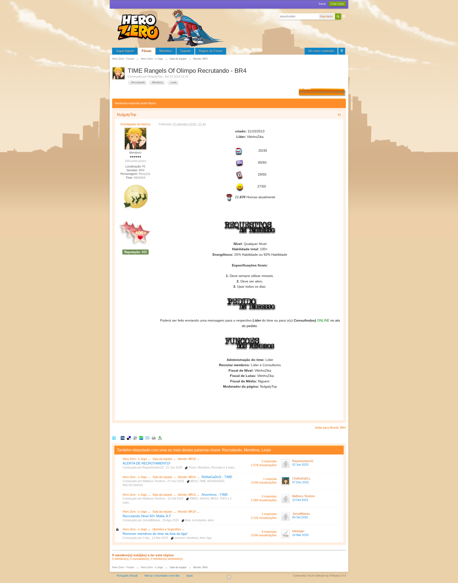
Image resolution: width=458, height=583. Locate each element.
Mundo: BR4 (200, 567)
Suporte (185, 51)
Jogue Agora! (125, 51)
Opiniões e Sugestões (167, 529)
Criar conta (337, 3)
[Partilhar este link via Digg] (123, 437)
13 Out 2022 (300, 500)
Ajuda (189, 575)
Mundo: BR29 (187, 459)
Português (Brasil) (127, 575)
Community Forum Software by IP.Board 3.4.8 (319, 575)
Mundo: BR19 (187, 511)
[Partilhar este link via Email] (147, 437)
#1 (339, 114)
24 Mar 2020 (300, 535)
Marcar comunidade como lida (162, 575)
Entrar (322, 3)
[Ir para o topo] (229, 577)
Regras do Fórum (211, 51)
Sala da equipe (162, 459)
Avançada (344, 16)
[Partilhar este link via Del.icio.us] (129, 437)
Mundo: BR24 (187, 477)
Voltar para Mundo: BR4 (330, 427)
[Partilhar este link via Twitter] (114, 437)
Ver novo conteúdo (321, 51)
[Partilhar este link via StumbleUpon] (141, 437)
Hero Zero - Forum (123, 567)
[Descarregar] (160, 437)
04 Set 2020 (300, 517)
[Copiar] (154, 437)
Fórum (146, 51)
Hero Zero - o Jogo (135, 459)
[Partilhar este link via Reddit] (135, 437)
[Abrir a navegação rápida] (341, 51)
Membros (165, 51)
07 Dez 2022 (300, 482)
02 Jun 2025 (300, 464)
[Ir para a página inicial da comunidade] (171, 27)
